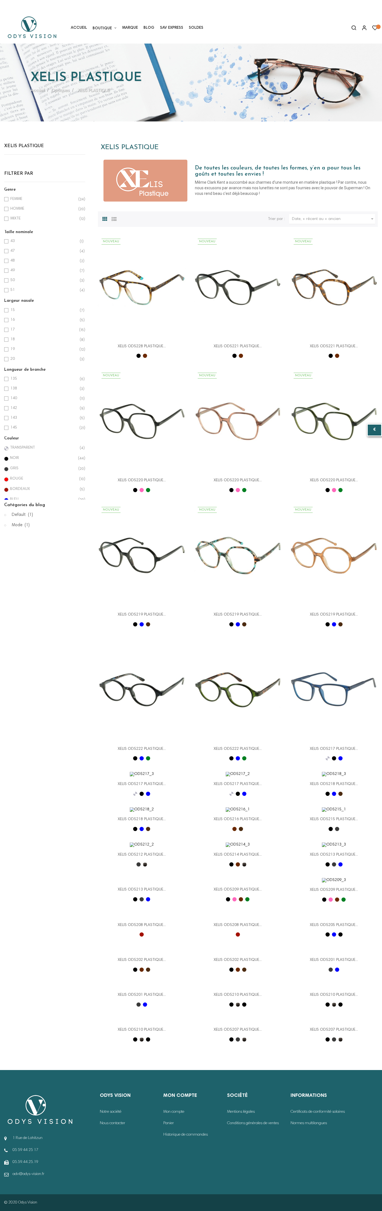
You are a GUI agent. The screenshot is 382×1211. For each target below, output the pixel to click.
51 (43, 290)
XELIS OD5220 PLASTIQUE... (142, 480)
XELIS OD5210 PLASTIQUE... (238, 995)
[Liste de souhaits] (375, 29)
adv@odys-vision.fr (28, 1174)
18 (43, 339)
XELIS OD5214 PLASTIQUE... (238, 855)
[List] (114, 218)
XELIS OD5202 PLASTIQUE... (142, 960)
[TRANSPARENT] (328, 758)
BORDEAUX (43, 489)
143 (43, 418)
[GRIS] (337, 829)
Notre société (110, 1112)
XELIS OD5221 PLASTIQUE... (238, 346)
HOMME (43, 209)
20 (43, 359)
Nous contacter (112, 1123)
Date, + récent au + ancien (333, 219)
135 (43, 379)
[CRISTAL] (145, 864)
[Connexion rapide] (362, 28)
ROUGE (43, 479)
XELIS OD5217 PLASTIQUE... (334, 749)
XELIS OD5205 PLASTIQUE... (334, 925)
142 (43, 408)
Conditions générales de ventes (253, 1123)
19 (43, 349)
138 (43, 388)
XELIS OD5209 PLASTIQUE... (238, 890)
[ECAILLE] (145, 356)
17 (43, 329)
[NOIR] (138, 356)
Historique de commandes (185, 1135)
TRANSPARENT (43, 448)
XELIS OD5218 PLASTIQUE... (334, 784)
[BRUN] (148, 624)
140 (43, 398)
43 (43, 241)
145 (43, 427)
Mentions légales (241, 1112)
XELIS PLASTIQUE (24, 146)
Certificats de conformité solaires (318, 1112)
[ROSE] (142, 490)
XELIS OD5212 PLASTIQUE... (142, 855)
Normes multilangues (309, 1123)
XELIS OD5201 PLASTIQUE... (334, 960)
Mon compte (173, 1112)
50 (43, 280)
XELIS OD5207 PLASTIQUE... (238, 1030)
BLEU (43, 499)
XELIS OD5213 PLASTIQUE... (334, 855)
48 (43, 261)
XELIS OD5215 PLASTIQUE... (334, 819)
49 (43, 270)
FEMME (43, 199)
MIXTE (43, 218)
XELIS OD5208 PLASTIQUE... (142, 925)
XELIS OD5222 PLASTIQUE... (142, 749)
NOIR (43, 458)
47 (43, 251)
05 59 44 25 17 (22, 6)
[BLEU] (142, 624)
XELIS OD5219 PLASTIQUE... (142, 615)
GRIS (43, 468)
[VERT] (148, 490)
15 (43, 310)
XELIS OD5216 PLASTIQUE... (238, 819)
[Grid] (105, 218)
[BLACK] (340, 934)
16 (43, 320)
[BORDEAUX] (142, 934)
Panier (168, 1123)
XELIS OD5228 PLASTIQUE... (142, 346)
